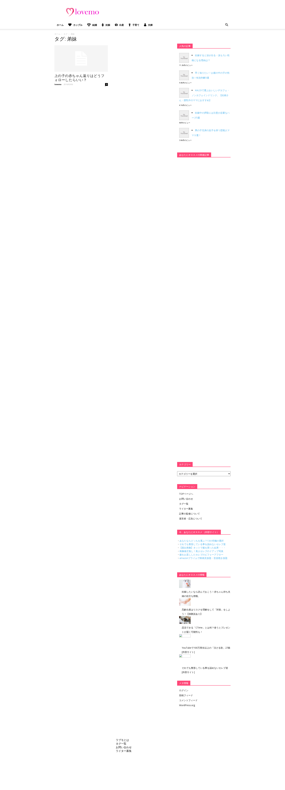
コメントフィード (188, 700)
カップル (77, 24)
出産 (121, 24)
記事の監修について (189, 513)
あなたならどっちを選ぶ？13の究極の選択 (201, 540)
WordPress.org (187, 705)
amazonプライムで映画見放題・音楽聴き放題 (203, 558)
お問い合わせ (186, 498)
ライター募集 (186, 508)
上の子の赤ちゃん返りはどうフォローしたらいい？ (79, 78)
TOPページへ (186, 493)
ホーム (60, 24)
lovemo (57, 84)
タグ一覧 (183, 503)
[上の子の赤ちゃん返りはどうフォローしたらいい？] (81, 58)
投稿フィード (186, 695)
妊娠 (108, 24)
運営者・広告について (190, 518)
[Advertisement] (202, 211)
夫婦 (150, 24)
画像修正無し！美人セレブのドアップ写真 (201, 551)
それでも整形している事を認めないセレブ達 (202, 544)
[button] (227, 25)
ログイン (183, 690)
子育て (135, 24)
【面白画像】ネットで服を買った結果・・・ (202, 547)
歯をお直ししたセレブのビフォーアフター (201, 554)
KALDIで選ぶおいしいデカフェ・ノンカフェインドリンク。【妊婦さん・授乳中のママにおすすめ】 (204, 95)
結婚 (94, 24)
